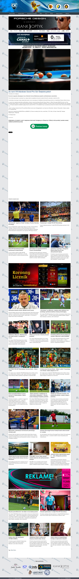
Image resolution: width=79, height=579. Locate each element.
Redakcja (20, 578)
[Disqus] (39, 148)
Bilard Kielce (13, 550)
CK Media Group (67, 578)
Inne (46, 13)
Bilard (41, 13)
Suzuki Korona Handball (32, 13)
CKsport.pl (16, 578)
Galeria (51, 13)
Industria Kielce (21, 13)
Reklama (67, 13)
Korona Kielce (12, 13)
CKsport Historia (59, 13)
